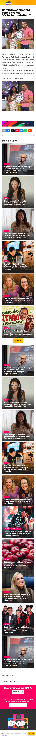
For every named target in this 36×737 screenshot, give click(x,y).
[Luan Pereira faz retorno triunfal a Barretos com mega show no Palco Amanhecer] (18, 507)
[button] (2, 3)
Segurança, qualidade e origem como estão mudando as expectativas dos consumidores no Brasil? (17, 565)
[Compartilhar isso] (8, 130)
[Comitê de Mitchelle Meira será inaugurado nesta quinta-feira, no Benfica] (18, 274)
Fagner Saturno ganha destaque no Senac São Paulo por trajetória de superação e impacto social (18, 169)
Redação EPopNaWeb (8, 681)
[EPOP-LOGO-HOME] (8, 3)
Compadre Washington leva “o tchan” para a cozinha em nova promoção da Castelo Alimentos (18, 333)
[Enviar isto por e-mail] (4, 130)
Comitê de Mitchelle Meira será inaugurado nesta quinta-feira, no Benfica (17, 300)
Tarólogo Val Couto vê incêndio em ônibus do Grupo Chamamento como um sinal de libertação (18, 630)
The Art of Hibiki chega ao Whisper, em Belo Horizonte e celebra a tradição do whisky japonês (16, 267)
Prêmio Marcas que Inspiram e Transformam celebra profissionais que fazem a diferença (17, 597)
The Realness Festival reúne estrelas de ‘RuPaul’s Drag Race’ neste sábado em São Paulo (17, 203)
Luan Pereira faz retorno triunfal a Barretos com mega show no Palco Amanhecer (17, 533)
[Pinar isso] (17, 130)
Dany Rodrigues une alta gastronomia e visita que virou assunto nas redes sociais (17, 235)
